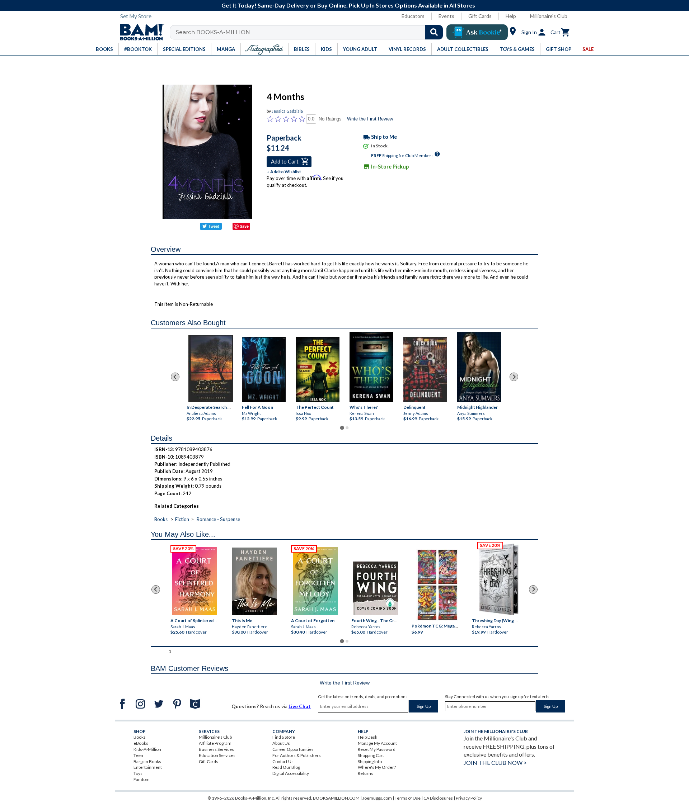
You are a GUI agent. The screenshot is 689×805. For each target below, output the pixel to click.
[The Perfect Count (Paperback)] (317, 369)
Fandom (141, 779)
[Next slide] (514, 377)
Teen (138, 755)
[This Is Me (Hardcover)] (253, 581)
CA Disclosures (438, 798)
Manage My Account (377, 743)
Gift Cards (480, 16)
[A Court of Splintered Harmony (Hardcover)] (194, 581)
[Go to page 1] (342, 428)
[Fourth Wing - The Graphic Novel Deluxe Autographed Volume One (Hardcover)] (375, 588)
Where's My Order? (377, 767)
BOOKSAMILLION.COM (336, 798)
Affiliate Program (215, 743)
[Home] (139, 32)
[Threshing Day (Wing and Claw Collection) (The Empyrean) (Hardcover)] (499, 579)
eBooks (140, 743)
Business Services (216, 749)
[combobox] (311, 32)
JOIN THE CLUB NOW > (495, 762)
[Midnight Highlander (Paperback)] (479, 367)
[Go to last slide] (175, 377)
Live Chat (300, 706)
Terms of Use (408, 798)
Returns (365, 773)
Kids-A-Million (147, 749)
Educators (413, 16)
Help (511, 16)
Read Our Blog (286, 767)
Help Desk (367, 737)
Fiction (182, 519)
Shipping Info (370, 761)
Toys (137, 773)
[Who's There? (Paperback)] (371, 367)
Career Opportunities (293, 749)
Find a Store (283, 737)
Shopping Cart (371, 755)
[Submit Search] (434, 32)
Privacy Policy (469, 798)
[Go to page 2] (347, 427)
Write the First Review (370, 119)
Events (446, 16)
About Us (281, 743)
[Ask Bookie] (477, 32)
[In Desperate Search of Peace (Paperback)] (210, 368)
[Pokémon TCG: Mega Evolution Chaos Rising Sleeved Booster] (437, 585)
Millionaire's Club (548, 16)
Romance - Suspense (218, 519)
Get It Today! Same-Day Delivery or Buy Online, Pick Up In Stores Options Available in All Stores (348, 5)
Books (161, 519)
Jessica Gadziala (287, 111)
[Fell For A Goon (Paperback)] (264, 369)
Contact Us (283, 761)
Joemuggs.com (377, 798)
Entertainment (147, 767)
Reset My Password (376, 749)
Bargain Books (147, 761)
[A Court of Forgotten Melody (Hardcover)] (315, 581)
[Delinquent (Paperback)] (425, 369)
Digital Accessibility (290, 773)
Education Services (217, 755)
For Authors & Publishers (296, 755)
